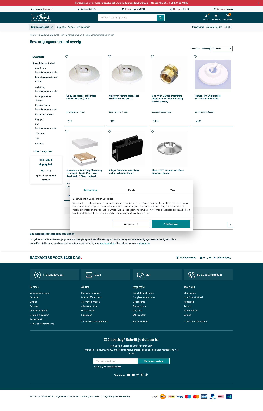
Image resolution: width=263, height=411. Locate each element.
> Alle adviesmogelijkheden (94, 321)
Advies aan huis (89, 306)
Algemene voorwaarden (67, 396)
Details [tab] (131, 190)
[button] (67, 56)
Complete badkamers (143, 293)
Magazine (137, 310)
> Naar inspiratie (141, 321)
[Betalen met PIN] (204, 396)
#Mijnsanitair (139, 315)
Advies (71, 27)
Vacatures (189, 301)
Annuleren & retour (39, 310)
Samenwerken (191, 310)
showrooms (144, 243)
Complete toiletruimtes (144, 297)
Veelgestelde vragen (53, 275)
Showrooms (198, 27)
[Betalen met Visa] (180, 397)
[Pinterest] (137, 375)
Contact (187, 315)
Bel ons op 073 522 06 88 (209, 275)
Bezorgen (34, 306)
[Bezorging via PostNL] (163, 397)
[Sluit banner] (258, 3)
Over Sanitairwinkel (193, 297)
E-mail (97, 275)
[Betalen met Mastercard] (196, 397)
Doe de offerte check (91, 297)
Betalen (33, 301)
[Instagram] (142, 375)
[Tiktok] (146, 375)
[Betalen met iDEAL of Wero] (171, 397)
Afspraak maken (214, 27)
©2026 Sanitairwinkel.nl (41, 396)
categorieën (42, 151)
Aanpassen (129, 224)
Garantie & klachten (39, 315)
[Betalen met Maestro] (188, 397)
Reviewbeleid (36, 319)
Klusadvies (86, 315)
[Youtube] (133, 375)
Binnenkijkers (139, 306)
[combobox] (128, 18)
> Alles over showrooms (195, 321)
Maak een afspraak (90, 293)
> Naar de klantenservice (42, 323)
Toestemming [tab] (90, 190)
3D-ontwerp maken (90, 301)
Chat (148, 275)
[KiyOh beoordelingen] (155, 397)
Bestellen (34, 297)
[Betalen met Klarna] (221, 397)
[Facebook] (128, 375)
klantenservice (107, 243)
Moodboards (139, 301)
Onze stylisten (88, 310)
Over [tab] (172, 190)
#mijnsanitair (83, 27)
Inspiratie (61, 27)
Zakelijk (228, 27)
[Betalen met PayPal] (213, 397)
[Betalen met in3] (229, 396)
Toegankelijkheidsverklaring (116, 396)
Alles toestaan (171, 224)
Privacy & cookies (91, 396)
